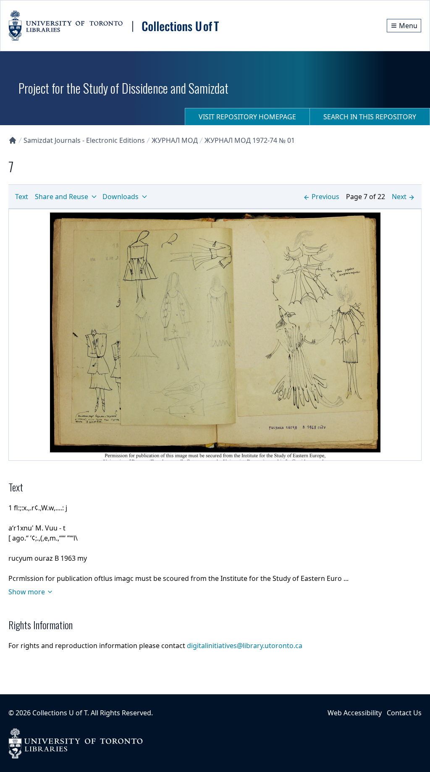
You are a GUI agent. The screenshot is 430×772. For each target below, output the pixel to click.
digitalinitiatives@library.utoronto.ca (244, 645)
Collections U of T (59, 712)
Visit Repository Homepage (247, 116)
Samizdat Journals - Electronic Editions (84, 140)
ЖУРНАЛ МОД (175, 140)
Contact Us (404, 712)
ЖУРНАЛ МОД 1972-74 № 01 (250, 140)
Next (399, 196)
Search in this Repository (369, 116)
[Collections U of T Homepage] (12, 140)
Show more (26, 591)
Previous (325, 196)
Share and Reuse (61, 196)
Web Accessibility (355, 712)
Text (21, 196)
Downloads (120, 196)
